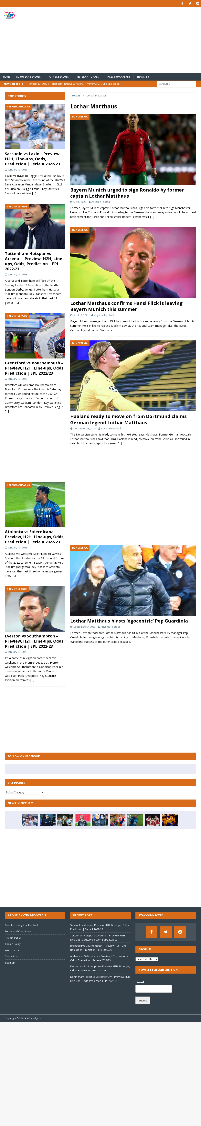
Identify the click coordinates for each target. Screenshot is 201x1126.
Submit (143, 1000)
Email (141, 982)
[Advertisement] (133, 39)
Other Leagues (59, 76)
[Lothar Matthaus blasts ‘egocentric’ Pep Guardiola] (133, 580)
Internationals (88, 76)
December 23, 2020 (84, 428)
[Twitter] (189, 3)
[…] (152, 217)
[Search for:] (176, 83)
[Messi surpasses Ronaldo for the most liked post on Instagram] (65, 820)
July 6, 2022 (79, 202)
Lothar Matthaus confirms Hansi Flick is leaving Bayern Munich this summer (126, 306)
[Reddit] (197, 3)
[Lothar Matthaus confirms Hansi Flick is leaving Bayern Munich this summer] (133, 262)
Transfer (143, 76)
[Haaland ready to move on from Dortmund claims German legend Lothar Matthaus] (133, 375)
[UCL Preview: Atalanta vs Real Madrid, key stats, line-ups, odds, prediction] (82, 820)
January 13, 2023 (17, 169)
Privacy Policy (13, 937)
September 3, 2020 (84, 626)
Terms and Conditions (18, 931)
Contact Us (11, 956)
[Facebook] (182, 3)
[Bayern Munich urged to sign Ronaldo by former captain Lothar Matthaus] (133, 149)
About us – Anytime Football (21, 925)
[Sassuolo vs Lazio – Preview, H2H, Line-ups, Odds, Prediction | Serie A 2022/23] (35, 126)
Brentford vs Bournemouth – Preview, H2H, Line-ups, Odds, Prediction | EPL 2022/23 (35, 368)
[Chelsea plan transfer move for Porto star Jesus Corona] (135, 820)
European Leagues (28, 76)
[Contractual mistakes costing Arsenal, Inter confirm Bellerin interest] (152, 820)
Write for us (12, 950)
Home (6, 76)
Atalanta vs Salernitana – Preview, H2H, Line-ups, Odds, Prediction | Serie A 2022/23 (35, 537)
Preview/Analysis (119, 76)
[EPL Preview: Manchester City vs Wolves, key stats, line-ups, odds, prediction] (48, 820)
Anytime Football (101, 202)
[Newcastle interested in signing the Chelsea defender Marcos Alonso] (170, 820)
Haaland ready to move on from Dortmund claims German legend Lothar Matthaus (128, 419)
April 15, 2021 (81, 315)
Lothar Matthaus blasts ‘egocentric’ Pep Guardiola (129, 620)
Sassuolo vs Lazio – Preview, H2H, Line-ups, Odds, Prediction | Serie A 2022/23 (33, 159)
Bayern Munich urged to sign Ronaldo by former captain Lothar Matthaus (127, 192)
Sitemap (10, 962)
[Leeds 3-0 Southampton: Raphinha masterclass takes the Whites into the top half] (30, 820)
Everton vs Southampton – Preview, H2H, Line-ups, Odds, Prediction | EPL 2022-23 (35, 641)
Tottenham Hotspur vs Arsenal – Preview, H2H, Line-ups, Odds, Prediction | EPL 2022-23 (34, 261)
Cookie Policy (13, 944)
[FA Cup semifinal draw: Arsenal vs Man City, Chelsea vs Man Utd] (100, 820)
